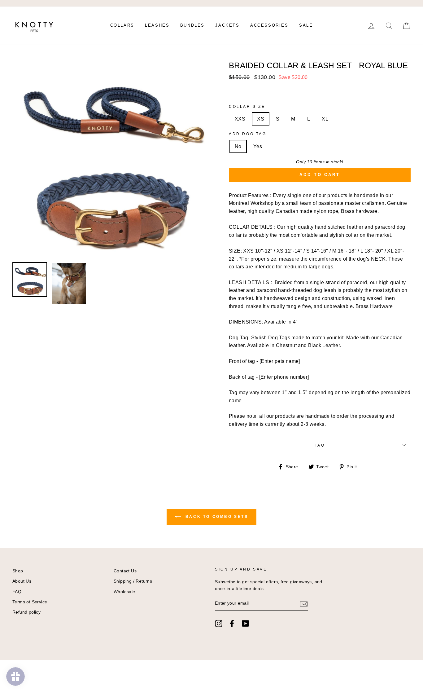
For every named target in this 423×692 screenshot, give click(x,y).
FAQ (320, 445)
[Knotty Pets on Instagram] (218, 623)
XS (260, 118)
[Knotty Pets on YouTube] (245, 623)
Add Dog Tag (248, 134)
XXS (240, 118)
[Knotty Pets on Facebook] (232, 623)
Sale (306, 25)
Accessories (269, 25)
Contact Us (125, 571)
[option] (110, 160)
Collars (122, 25)
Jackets (227, 25)
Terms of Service (29, 602)
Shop (17, 571)
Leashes (157, 25)
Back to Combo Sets (215, 516)
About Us (21, 581)
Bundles (192, 25)
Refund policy (26, 612)
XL (325, 118)
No (238, 146)
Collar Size (247, 106)
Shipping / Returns (133, 581)
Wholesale (124, 591)
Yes (257, 146)
